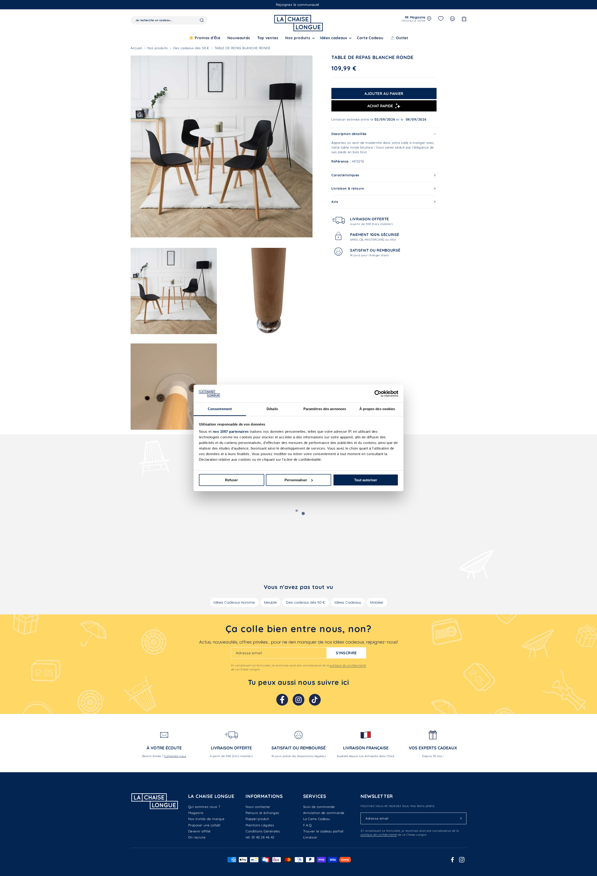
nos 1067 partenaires (231, 431)
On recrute (197, 837)
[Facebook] (282, 700)
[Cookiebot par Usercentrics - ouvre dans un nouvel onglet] (378, 393)
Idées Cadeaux (348, 602)
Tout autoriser (365, 480)
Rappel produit (257, 819)
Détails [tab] (272, 409)
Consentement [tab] (220, 409)
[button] (299, 38)
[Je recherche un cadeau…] (201, 20)
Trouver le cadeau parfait (323, 831)
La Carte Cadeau (316, 819)
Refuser (231, 480)
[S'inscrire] (461, 818)
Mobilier (376, 602)
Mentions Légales (260, 825)
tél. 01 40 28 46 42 (260, 837)
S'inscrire (346, 653)
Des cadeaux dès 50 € (191, 48)
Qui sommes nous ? (204, 807)
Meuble (270, 602)
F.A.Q (307, 825)
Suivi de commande (319, 807)
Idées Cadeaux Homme (234, 602)
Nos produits (157, 48)
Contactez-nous (175, 756)
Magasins (196, 813)
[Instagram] (298, 700)
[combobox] (169, 20)
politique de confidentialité (348, 665)
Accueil (136, 48)
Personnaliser (296, 480)
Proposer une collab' (204, 825)
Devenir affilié (199, 831)
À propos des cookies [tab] (377, 409)
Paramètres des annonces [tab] (324, 409)
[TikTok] (315, 700)
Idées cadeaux (333, 37)
